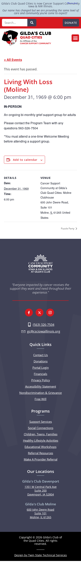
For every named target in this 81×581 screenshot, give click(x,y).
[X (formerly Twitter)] (39, 312)
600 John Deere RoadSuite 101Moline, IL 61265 (40, 513)
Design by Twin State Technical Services (40, 555)
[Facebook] (29, 312)
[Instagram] (50, 312)
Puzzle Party (68, 228)
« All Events (13, 60)
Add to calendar (25, 159)
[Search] (31, 22)
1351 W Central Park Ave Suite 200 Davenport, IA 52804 (41, 490)
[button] (75, 38)
